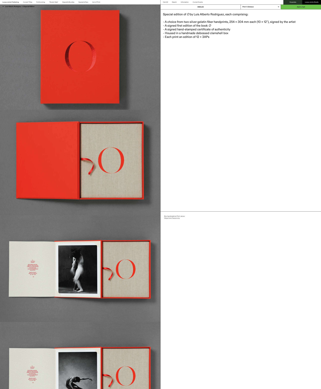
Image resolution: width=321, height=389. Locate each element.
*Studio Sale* (53, 2)
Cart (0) (165, 2)
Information (185, 2)
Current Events (198, 2)
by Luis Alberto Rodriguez (205, 14)
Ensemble (293, 2)
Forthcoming (40, 2)
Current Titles (27, 2)
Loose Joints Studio (311, 2)
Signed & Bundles (68, 2)
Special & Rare (83, 2)
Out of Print (96, 2)
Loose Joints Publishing (11, 2)
